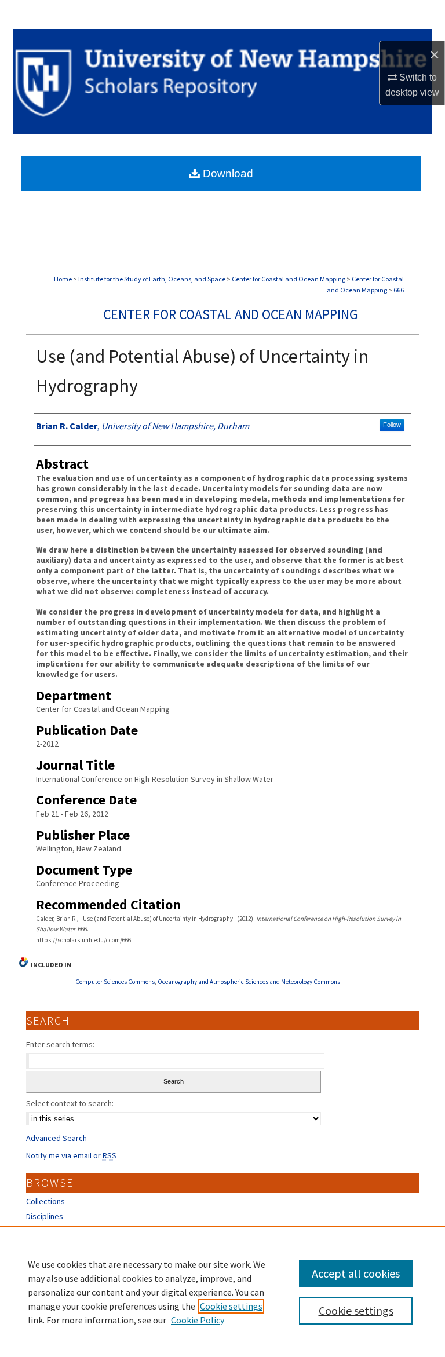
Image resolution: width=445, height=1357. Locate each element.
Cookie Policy (197, 1320)
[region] (222, 1291)
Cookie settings (231, 1306)
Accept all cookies (356, 1273)
